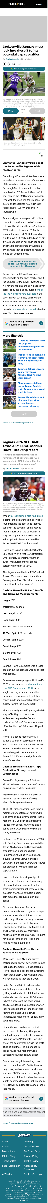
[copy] (19, 64)
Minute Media (17, 1181)
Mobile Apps (8, 1151)
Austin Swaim (12, 468)
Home (5, 423)
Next (37, 111)
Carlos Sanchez (13, 59)
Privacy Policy (31, 1156)
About (5, 1141)
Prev (10, 111)
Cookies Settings (33, 1174)
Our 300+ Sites (31, 1146)
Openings (29, 1141)
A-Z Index (7, 1174)
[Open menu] (4, 4)
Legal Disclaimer (11, 1165)
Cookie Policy (31, 1161)
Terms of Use (9, 1161)
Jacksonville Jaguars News (22, 423)
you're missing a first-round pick (26, 515)
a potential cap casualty (25, 309)
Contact (6, 1146)
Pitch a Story (8, 1156)
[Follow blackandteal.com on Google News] (41, 323)
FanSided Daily (32, 1151)
